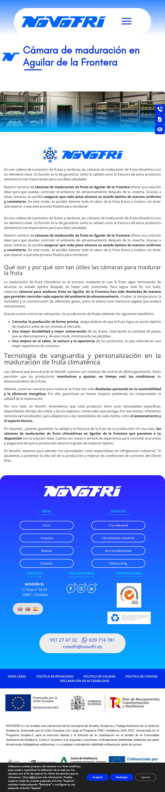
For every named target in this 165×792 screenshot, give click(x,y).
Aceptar (98, 777)
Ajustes (145, 777)
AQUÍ (32, 777)
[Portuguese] (28, 608)
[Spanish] (35, 608)
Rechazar (122, 777)
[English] (20, 608)
